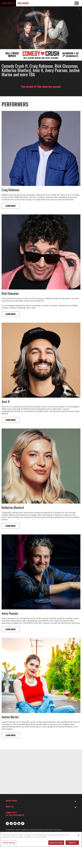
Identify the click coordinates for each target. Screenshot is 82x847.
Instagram (7, 823)
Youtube (18, 823)
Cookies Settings (9, 842)
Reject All (72, 842)
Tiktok (11, 823)
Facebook (22, 823)
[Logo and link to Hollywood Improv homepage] (8, 3)
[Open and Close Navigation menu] (74, 3)
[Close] (78, 835)
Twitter (15, 823)
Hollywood (23, 3)
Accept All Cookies (56, 842)
